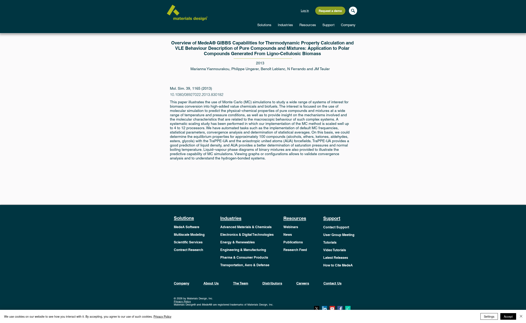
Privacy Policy (182, 301)
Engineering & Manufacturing (243, 250)
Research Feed (295, 250)
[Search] (353, 11)
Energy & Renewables (237, 242)
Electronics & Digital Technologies (247, 235)
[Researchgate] (348, 308)
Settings (489, 316)
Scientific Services (188, 242)
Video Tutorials (334, 250)
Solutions (184, 218)
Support (331, 218)
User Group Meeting (338, 235)
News (287, 235)
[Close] (521, 316)
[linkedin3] (324, 308)
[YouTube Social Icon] (332, 308)
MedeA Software (186, 227)
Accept (508, 316)
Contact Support (336, 227)
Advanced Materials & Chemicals (246, 227)
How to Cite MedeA (338, 265)
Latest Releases (335, 258)
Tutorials (330, 242)
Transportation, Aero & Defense (244, 265)
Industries (230, 218)
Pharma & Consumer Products (244, 257)
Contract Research (188, 250)
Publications (293, 242)
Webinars (290, 227)
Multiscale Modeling (189, 235)
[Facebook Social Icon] (340, 308)
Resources (294, 218)
